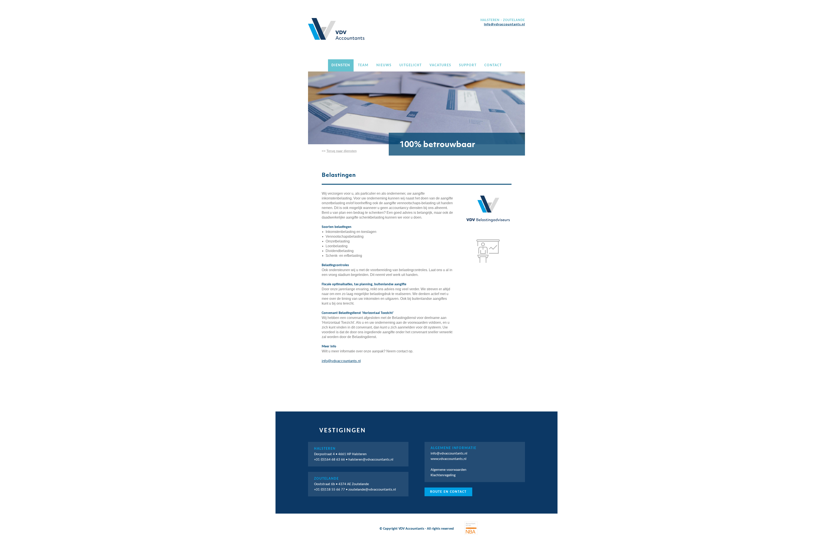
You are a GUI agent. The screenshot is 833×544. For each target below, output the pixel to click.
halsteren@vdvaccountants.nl (370, 459)
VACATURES (440, 65)
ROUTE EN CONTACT (448, 492)
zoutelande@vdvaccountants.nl (372, 489)
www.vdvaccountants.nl (448, 459)
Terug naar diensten (341, 151)
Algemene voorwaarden (448, 470)
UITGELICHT (410, 65)
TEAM (363, 65)
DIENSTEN (340, 65)
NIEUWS (384, 65)
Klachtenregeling (443, 475)
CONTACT (493, 65)
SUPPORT (468, 65)
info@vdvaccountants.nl (504, 24)
